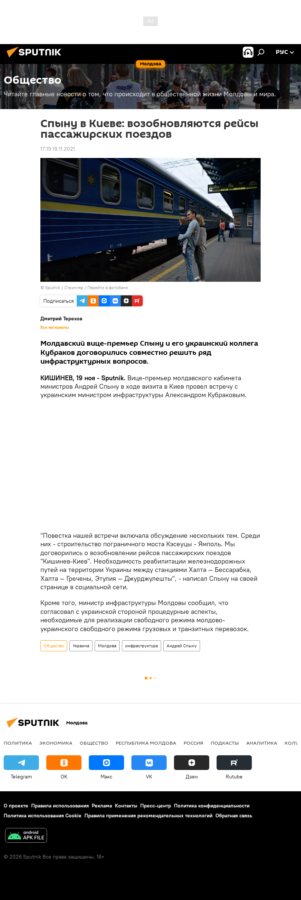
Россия (193, 742)
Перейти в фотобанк (107, 287)
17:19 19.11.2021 (57, 148)
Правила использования (60, 805)
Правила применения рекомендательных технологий (148, 815)
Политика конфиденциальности (212, 805)
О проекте (16, 805)
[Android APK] (26, 836)
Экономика (55, 742)
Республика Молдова (146, 742)
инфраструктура (141, 645)
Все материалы (54, 327)
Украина (81, 645)
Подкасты (225, 742)
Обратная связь (233, 815)
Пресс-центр (155, 805)
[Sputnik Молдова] (36, 58)
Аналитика (261, 742)
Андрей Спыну (182, 645)
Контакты (126, 805)
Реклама (102, 805)
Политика (18, 742)
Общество (54, 645)
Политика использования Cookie (42, 815)
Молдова (107, 645)
